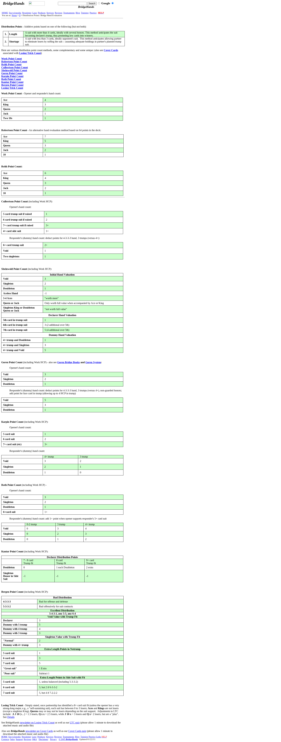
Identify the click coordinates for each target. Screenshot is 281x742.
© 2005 (68, 739)
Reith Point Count (11, 64)
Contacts (5, 739)
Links (98, 736)
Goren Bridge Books (68, 362)
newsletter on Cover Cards (39, 731)
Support (19, 739)
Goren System (93, 362)
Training (85, 13)
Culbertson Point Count (14, 67)
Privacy (53, 739)
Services (50, 13)
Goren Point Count (11, 73)
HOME (5, 13)
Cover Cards (111, 50)
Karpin (5, 76)
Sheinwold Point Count (14, 70)
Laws (34, 13)
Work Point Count (11, 58)
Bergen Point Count (12, 85)
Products (42, 13)
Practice (93, 13)
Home (14, 15)
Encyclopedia (15, 13)
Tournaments (69, 13)
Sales (12, 739)
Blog (78, 13)
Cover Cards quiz (77, 731)
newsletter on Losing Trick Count (37, 722)
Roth (4, 79)
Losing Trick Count (30, 53)
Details (10, 717)
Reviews (58, 13)
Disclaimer (43, 739)
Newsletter (26, 13)
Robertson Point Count (14, 61)
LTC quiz (75, 722)
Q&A (34, 739)
